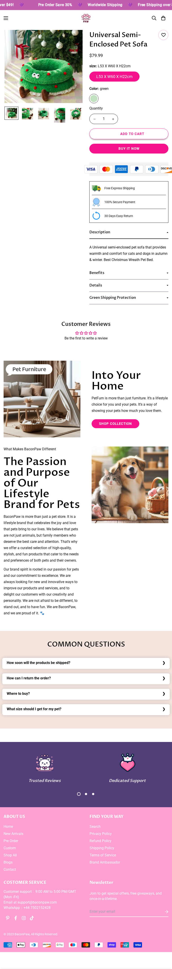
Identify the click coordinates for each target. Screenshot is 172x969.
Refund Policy (101, 841)
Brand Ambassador (105, 862)
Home (8, 826)
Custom (10, 848)
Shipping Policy (102, 848)
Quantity (96, 108)
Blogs (8, 862)
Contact (10, 869)
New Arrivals (13, 834)
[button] (163, 18)
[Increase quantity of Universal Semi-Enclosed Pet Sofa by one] (113, 119)
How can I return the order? (29, 678)
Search (95, 826)
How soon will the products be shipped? (38, 663)
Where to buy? (18, 693)
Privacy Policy (101, 834)
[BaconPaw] (86, 18)
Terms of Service (103, 855)
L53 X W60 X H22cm (114, 76)
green (93, 98)
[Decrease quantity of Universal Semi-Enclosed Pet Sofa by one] (94, 119)
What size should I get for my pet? (34, 709)
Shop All (10, 855)
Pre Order (11, 841)
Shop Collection (115, 424)
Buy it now (129, 149)
